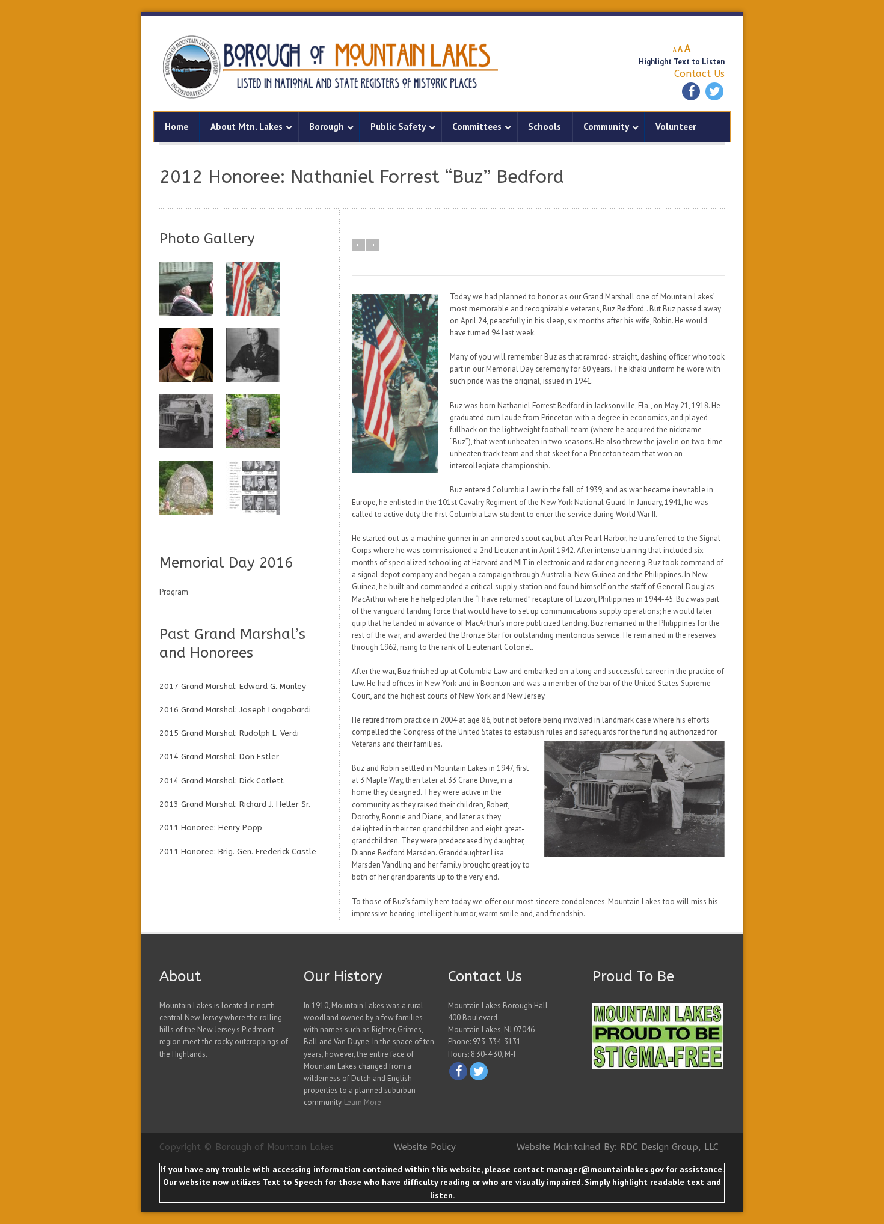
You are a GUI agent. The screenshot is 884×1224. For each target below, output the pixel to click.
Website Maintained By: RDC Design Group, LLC (618, 1147)
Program (173, 592)
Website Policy (425, 1147)
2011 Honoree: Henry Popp (210, 827)
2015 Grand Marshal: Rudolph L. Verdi (229, 733)
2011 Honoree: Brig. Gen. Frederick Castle (237, 851)
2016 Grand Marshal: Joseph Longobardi (235, 709)
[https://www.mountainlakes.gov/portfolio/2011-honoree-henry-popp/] (186, 289)
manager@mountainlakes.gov (605, 1169)
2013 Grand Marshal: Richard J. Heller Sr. (234, 804)
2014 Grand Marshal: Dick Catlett (221, 780)
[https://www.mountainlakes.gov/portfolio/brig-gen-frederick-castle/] (253, 355)
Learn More (362, 1102)
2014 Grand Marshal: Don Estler (219, 756)
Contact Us (699, 73)
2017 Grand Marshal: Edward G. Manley (232, 686)
